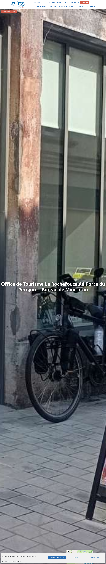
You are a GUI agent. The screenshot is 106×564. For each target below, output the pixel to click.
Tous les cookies (95, 557)
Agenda (81, 7)
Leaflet (85, 563)
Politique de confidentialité (16, 561)
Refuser (76, 557)
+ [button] (68, 551)
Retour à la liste (9, 12)
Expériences (41, 7)
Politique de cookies (6, 561)
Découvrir (52, 7)
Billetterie (91, 7)
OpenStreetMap (90, 563)
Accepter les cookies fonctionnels (57, 557)
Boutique (58, 2)
